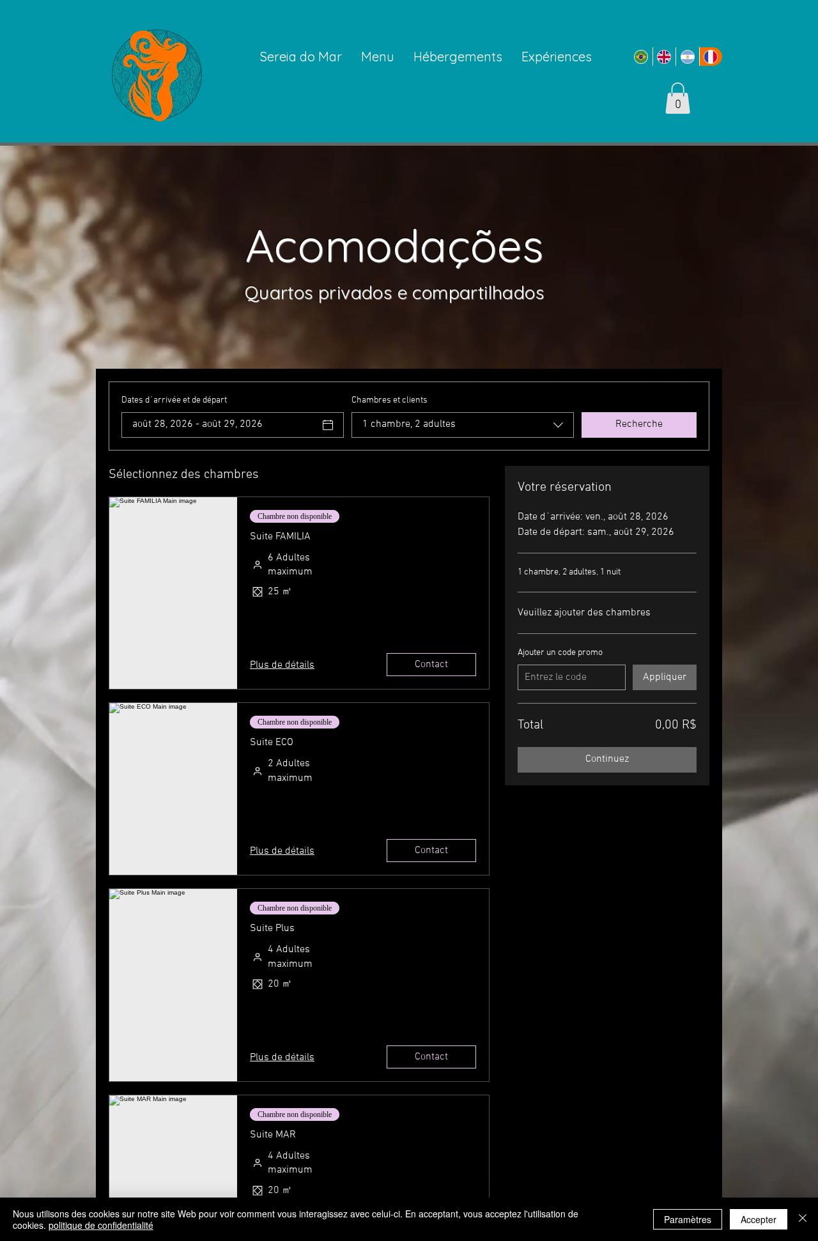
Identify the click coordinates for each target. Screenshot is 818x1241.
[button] (678, 98)
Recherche (639, 424)
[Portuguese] (640, 56)
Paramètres (687, 1219)
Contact (431, 664)
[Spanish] (687, 56)
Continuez (607, 759)
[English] (664, 56)
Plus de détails (282, 665)
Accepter (758, 1219)
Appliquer (664, 677)
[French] (711, 56)
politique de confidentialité (101, 1225)
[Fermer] (802, 1219)
